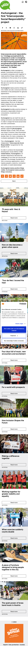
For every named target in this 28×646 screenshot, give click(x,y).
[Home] (23, 2)
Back (14, 181)
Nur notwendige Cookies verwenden (14, 340)
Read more (10, 218)
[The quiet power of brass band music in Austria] (14, 590)
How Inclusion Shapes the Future (13, 421)
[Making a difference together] (14, 443)
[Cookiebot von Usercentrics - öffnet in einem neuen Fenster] (19, 304)
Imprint (5, 645)
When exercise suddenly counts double (12, 530)
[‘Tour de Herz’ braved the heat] (14, 268)
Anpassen (13, 335)
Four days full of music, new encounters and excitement (14, 352)
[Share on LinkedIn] (18, 27)
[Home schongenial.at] (5, 5)
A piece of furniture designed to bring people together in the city (13, 567)
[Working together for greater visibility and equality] (14, 479)
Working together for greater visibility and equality (11, 494)
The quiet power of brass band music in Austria (12, 604)
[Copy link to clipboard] (21, 27)
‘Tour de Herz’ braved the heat (13, 281)
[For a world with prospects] (14, 374)
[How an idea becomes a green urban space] (14, 232)
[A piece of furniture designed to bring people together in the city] (14, 552)
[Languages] (26, 2)
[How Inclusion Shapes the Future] (14, 408)
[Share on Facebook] (2, 27)
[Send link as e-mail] (10, 27)
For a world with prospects (13, 387)
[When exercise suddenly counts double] (14, 517)
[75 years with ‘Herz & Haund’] (14, 197)
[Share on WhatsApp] (14, 27)
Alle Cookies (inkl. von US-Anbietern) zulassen (14, 329)
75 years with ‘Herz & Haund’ (11, 210)
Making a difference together (10, 457)
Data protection (14, 645)
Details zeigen (19, 323)
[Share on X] (6, 27)
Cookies (22, 645)
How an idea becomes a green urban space (12, 246)
